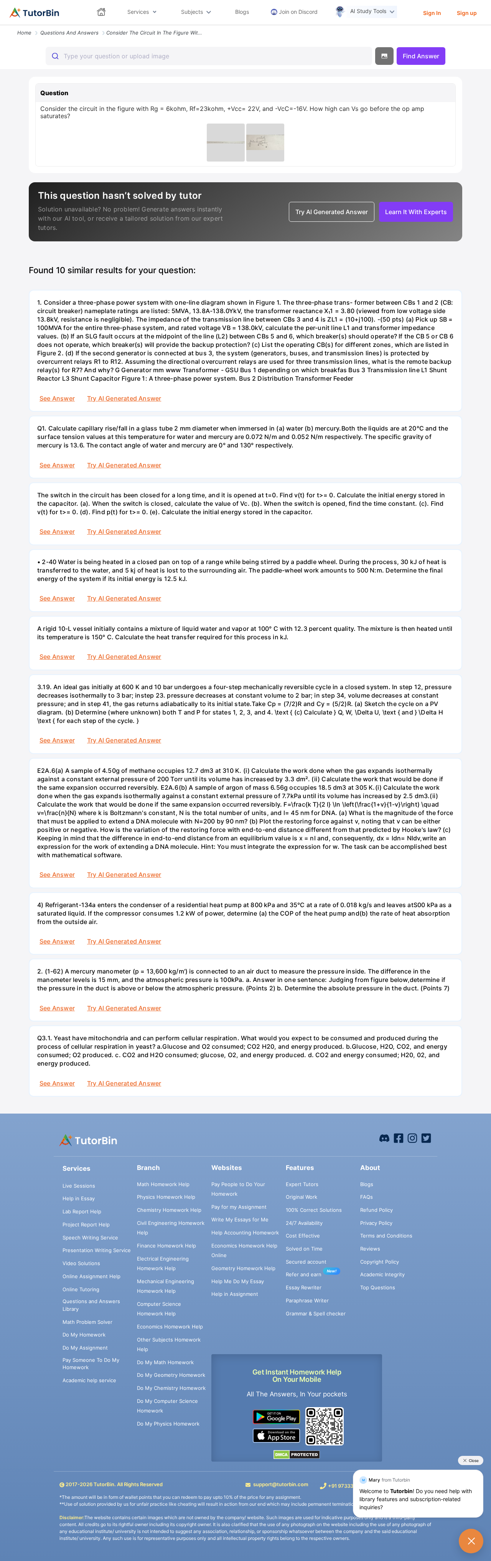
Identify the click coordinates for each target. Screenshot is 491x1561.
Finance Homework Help (166, 1246)
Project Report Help (86, 1224)
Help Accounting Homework (245, 1232)
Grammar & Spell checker (316, 1313)
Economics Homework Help (170, 1326)
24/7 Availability (304, 1223)
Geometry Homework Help (243, 1268)
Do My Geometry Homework (171, 1375)
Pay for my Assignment (239, 1207)
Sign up (467, 13)
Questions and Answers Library (91, 1305)
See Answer (57, 398)
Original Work (301, 1197)
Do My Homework (84, 1335)
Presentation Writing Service (97, 1250)
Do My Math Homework (165, 1362)
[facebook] (384, 1138)
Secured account (306, 1262)
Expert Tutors (302, 1184)
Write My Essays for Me (240, 1219)
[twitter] (426, 1138)
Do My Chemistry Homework (171, 1388)
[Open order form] (3, 26)
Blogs (366, 1184)
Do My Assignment (85, 1348)
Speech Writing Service (90, 1237)
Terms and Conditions (386, 1236)
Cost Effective (303, 1236)
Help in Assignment (234, 1294)
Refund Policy (376, 1210)
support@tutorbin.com (280, 1484)
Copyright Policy (379, 1262)
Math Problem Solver (87, 1322)
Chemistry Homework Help (169, 1210)
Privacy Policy (376, 1223)
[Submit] (55, 56)
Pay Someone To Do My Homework (91, 1364)
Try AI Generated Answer (124, 398)
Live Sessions (79, 1186)
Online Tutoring (81, 1289)
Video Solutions (81, 1263)
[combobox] (209, 56)
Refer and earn (303, 1274)
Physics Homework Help (166, 1197)
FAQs (366, 1197)
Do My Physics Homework (168, 1424)
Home (24, 33)
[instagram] (412, 1138)
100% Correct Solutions (314, 1210)
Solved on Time (304, 1249)
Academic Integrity (382, 1274)
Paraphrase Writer (307, 1300)
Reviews (370, 1249)
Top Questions (377, 1287)
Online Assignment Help (91, 1276)
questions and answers (69, 33)
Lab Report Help (82, 1211)
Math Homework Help (163, 1184)
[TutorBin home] (34, 12)
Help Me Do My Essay (237, 1281)
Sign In (432, 13)
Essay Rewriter (303, 1287)
